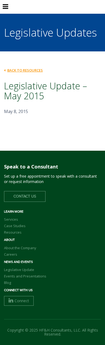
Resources (13, 232)
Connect (22, 300)
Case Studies (15, 225)
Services (11, 219)
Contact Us (24, 196)
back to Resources (25, 70)
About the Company (20, 247)
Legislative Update (19, 269)
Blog (7, 282)
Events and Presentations (25, 276)
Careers (10, 254)
